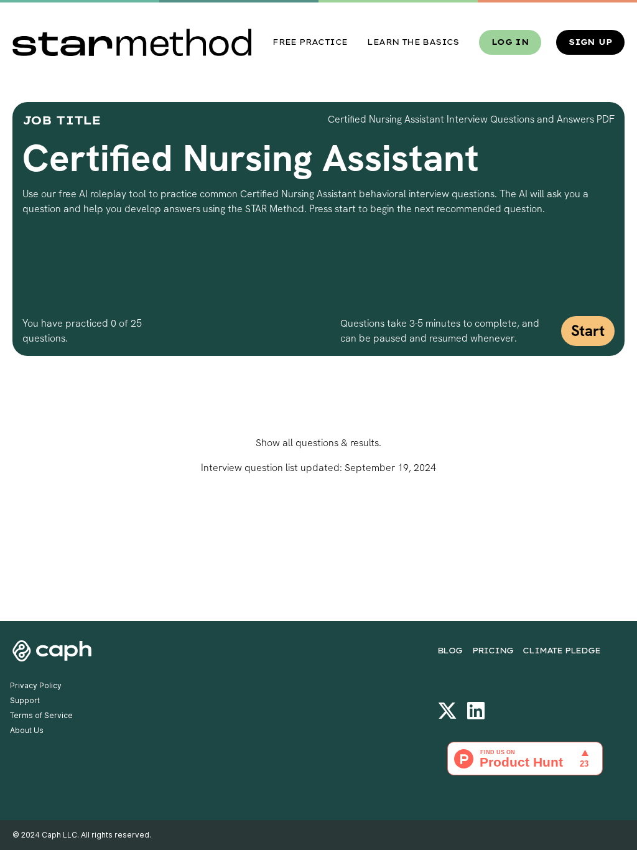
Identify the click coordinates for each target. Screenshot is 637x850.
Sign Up (590, 42)
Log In (510, 42)
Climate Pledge (561, 650)
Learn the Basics (412, 42)
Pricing (492, 650)
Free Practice (309, 42)
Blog (449, 650)
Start (588, 330)
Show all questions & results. (318, 442)
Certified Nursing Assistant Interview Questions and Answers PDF (471, 119)
